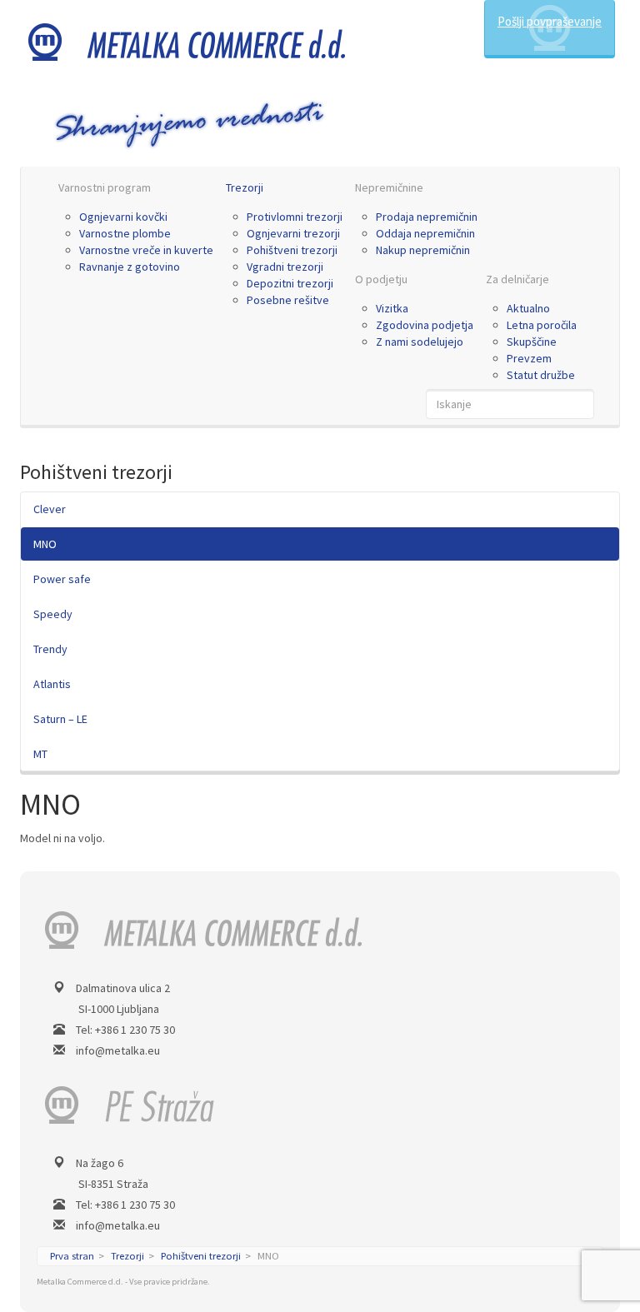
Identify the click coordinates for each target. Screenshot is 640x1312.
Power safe (62, 578)
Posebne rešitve (288, 299)
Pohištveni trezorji (292, 249)
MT (40, 753)
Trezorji (244, 187)
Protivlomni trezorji (294, 216)
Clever (49, 508)
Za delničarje (517, 279)
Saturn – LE (60, 718)
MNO (45, 543)
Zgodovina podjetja (424, 324)
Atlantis (52, 683)
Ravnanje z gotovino (129, 266)
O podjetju (381, 279)
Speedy (52, 613)
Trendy (50, 648)
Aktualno (528, 308)
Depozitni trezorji (290, 283)
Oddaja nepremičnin (425, 233)
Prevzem (529, 358)
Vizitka (392, 308)
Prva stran (72, 1256)
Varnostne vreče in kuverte (146, 249)
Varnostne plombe (125, 233)
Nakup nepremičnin (423, 249)
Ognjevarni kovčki (123, 216)
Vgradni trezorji (285, 266)
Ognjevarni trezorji (293, 233)
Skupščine (532, 341)
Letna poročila (542, 324)
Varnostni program (104, 187)
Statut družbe (541, 374)
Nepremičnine (389, 187)
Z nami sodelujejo (419, 341)
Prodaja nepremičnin (427, 216)
